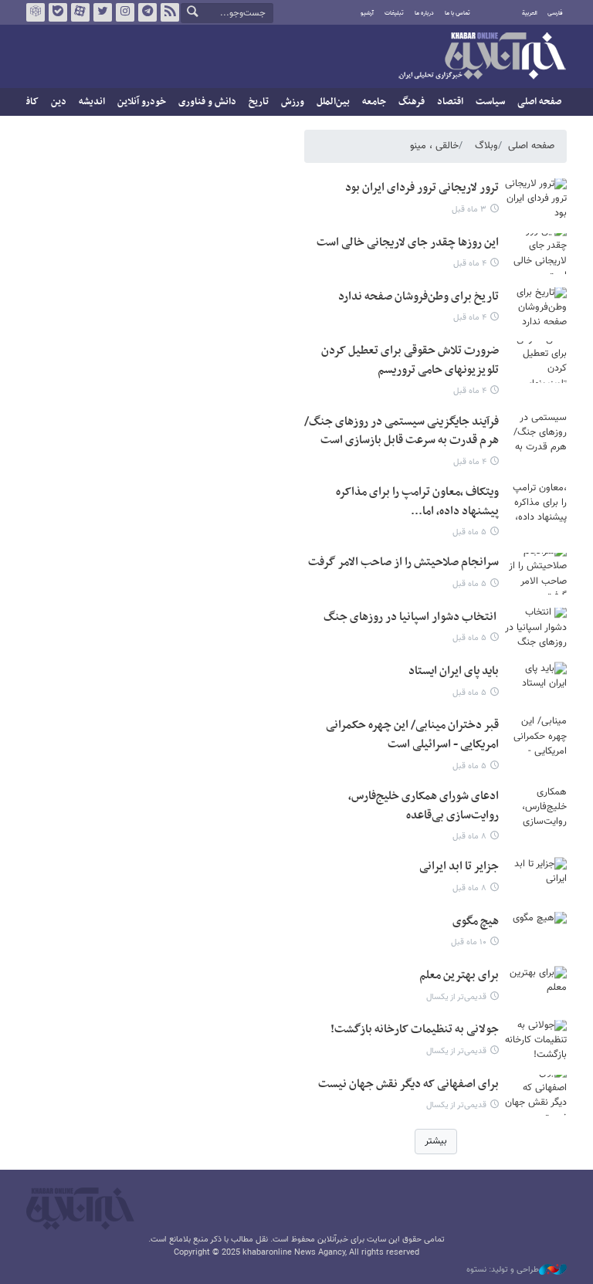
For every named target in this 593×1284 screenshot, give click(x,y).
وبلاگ (486, 146)
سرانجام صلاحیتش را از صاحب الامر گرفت (403, 562)
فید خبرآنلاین (170, 12)
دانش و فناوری (207, 101)
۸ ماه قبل (469, 836)
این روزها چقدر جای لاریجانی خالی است (408, 242)
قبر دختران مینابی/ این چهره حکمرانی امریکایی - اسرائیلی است (412, 735)
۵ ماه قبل (469, 532)
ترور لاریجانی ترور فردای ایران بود (422, 188)
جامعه (374, 101)
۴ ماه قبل (469, 263)
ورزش (292, 101)
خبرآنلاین (482, 57)
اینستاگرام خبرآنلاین (125, 12)
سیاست (490, 101)
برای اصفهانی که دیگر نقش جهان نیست (408, 1084)
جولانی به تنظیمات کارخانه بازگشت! (414, 1029)
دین (58, 101)
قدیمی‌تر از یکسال (456, 997)
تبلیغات (394, 13)
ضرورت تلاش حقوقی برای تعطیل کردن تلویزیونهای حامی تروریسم (410, 360)
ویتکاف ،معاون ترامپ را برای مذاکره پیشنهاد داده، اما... (417, 502)
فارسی (555, 13)
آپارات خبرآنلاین (80, 12)
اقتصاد (450, 101)
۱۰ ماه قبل (468, 942)
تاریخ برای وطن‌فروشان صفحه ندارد (418, 297)
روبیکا (35, 12)
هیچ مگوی (475, 921)
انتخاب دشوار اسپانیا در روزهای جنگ (411, 617)
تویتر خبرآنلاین (102, 12)
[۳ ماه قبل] (536, 198)
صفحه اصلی (539, 101)
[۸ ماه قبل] (536, 807)
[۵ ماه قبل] (536, 503)
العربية (529, 13)
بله (58, 12)
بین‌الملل (333, 101)
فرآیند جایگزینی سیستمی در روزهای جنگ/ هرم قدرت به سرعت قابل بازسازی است (401, 431)
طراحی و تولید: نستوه (502, 1270)
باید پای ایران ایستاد (453, 671)
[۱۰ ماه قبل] (536, 932)
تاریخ (259, 101)
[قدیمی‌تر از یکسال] (536, 986)
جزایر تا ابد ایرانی (459, 866)
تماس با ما (457, 13)
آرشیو (367, 13)
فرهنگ (411, 101)
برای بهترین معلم (459, 975)
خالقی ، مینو (434, 146)
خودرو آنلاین (141, 101)
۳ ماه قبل (469, 209)
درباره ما (424, 13)
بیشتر (436, 1141)
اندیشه (92, 101)
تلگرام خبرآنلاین (147, 12)
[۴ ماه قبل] (536, 253)
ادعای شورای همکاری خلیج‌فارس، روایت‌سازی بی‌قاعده (423, 806)
